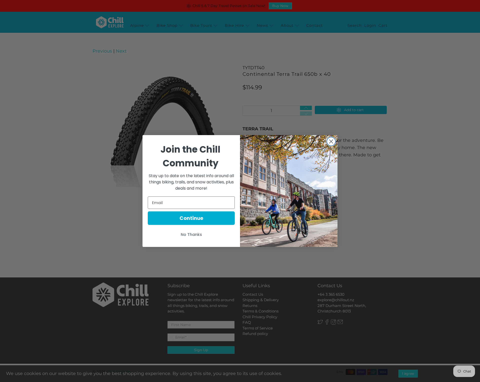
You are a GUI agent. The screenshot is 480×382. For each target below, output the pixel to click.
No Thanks (191, 234)
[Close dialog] (331, 141)
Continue (191, 218)
